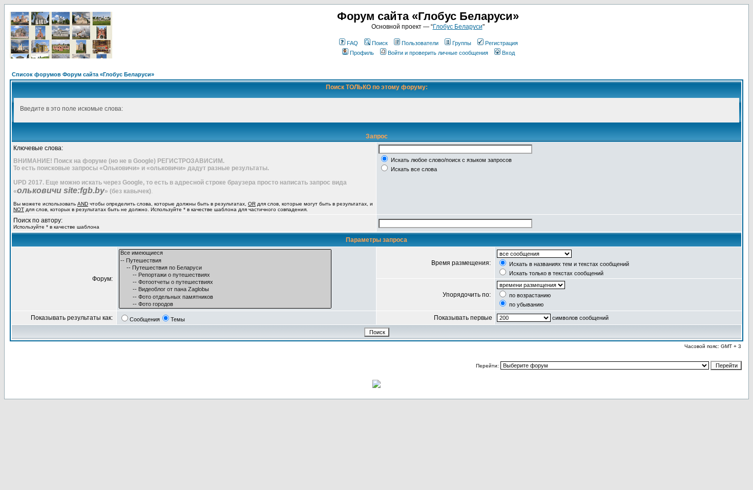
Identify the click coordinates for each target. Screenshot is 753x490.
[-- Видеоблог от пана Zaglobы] (225, 289)
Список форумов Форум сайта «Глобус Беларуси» (83, 74)
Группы (461, 43)
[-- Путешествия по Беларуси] (225, 268)
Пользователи (420, 43)
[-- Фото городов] (225, 304)
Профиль (362, 53)
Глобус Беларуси (458, 26)
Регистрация (501, 43)
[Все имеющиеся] (225, 253)
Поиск (380, 43)
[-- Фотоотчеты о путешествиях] (225, 282)
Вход (508, 53)
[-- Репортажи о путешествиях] (225, 275)
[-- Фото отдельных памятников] (225, 297)
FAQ (352, 43)
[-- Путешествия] (225, 260)
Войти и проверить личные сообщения (438, 53)
